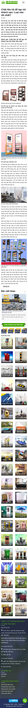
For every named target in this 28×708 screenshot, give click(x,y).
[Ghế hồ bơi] (7, 427)
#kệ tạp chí (6, 286)
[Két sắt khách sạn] (21, 484)
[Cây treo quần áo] (7, 371)
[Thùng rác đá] (21, 526)
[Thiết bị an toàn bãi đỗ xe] (7, 526)
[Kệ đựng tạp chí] (7, 484)
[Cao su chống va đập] (21, 357)
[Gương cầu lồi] (21, 455)
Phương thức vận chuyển (8, 689)
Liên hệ (3, 676)
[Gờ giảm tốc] (7, 455)
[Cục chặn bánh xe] (21, 385)
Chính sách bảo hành (7, 691)
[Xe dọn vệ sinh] (21, 568)
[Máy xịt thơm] (7, 512)
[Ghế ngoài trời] (21, 427)
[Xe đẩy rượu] (7, 596)
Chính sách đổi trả (6, 693)
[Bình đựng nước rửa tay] (21, 343)
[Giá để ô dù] (7, 441)
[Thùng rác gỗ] (7, 540)
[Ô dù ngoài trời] (21, 512)
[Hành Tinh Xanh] (9, 3)
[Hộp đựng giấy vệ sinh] (7, 470)
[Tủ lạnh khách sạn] (7, 568)
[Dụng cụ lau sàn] (21, 399)
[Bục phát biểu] (7, 357)
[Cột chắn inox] (7, 385)
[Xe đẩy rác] (21, 582)
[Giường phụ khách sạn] (21, 441)
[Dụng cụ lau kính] (7, 399)
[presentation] (23, 292)
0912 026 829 (7, 666)
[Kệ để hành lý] (21, 470)
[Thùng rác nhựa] (7, 554)
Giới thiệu (4, 674)
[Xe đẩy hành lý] (7, 582)
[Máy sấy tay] (21, 498)
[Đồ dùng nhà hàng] (21, 413)
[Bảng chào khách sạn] (7, 343)
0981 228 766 (7, 654)
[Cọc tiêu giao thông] (21, 371)
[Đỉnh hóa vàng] (7, 413)
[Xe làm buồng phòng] (7, 610)
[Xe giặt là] (21, 596)
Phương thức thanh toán (8, 687)
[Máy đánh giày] (7, 498)
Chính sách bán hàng (7, 684)
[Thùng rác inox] (21, 540)
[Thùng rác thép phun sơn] (21, 554)
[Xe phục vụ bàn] (21, 610)
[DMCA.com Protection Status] (14, 701)
